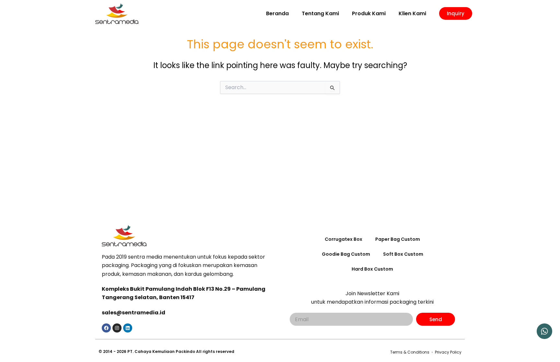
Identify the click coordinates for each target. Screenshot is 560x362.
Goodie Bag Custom (346, 254)
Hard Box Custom (372, 269)
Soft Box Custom (403, 254)
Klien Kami (412, 13)
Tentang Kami (320, 13)
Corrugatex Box (343, 239)
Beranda (277, 13)
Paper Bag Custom (397, 239)
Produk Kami (369, 13)
